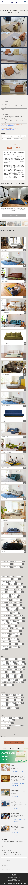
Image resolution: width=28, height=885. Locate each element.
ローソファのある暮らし (15, 748)
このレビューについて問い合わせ (8, 125)
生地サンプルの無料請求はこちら (8, 129)
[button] (26, 203)
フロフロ (7, 99)
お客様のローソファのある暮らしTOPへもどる (14, 742)
